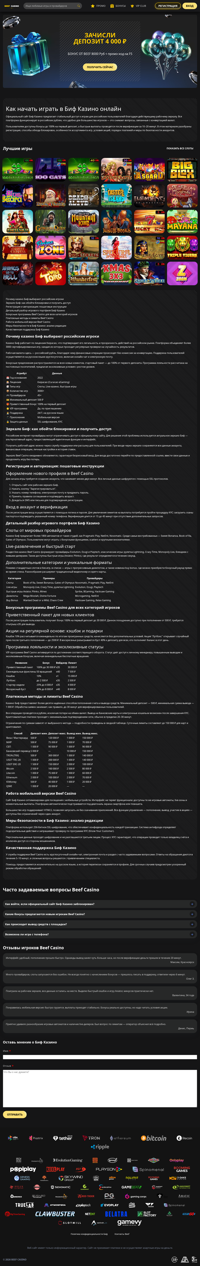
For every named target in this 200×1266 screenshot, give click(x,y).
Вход (190, 6)
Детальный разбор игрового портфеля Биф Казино (35, 310)
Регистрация (167, 6)
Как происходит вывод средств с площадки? (36, 924)
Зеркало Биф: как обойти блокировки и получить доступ (38, 302)
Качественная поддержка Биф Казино (27, 329)
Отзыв (7, 1065)
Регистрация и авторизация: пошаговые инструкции (36, 306)
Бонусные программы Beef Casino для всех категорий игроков (41, 314)
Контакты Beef (122, 1234)
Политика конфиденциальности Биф (89, 1234)
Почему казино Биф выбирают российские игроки (35, 299)
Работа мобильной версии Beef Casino (28, 321)
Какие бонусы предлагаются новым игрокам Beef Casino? (45, 914)
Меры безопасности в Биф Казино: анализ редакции (36, 325)
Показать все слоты (180, 148)
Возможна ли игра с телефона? (27, 934)
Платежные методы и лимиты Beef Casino (30, 318)
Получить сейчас (100, 67)
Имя (5, 1051)
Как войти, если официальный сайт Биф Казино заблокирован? (49, 904)
